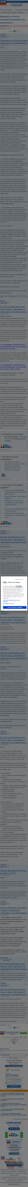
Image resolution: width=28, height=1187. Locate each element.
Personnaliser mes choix (8, 603)
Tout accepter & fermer (14, 607)
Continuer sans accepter (19, 579)
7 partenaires (19, 586)
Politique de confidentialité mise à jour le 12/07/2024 (11, 601)
